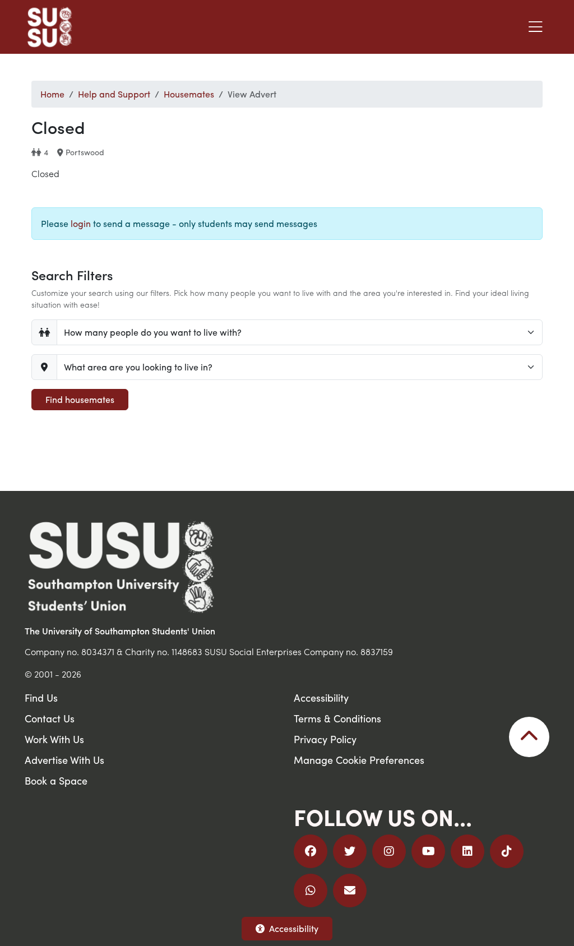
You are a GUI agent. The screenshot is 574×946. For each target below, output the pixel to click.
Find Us (41, 697)
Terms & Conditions (337, 718)
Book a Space (56, 780)
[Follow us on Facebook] (310, 851)
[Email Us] (350, 890)
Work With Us (54, 739)
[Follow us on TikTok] (507, 851)
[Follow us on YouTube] (428, 851)
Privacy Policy (325, 739)
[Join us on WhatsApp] (310, 890)
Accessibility (293, 928)
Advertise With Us (64, 760)
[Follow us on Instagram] (389, 851)
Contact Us (50, 718)
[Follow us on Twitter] (350, 851)
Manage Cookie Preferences (359, 760)
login (81, 223)
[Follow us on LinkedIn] (467, 851)
